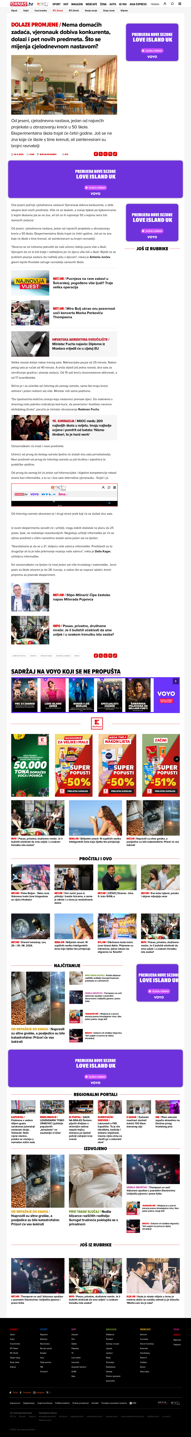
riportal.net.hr (112, 1416)
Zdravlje (109, 1371)
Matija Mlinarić (48, 154)
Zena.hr (22, 1416)
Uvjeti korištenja (44, 1403)
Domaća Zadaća (63, 655)
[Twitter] (101, 154)
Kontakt (95, 1403)
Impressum (15, 1403)
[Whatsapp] (105, 154)
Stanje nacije (91, 10)
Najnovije (177, 1339)
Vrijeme (124, 10)
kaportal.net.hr (77, 1416)
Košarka (43, 1352)
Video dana (144, 1371)
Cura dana (144, 1339)
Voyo (73, 1376)
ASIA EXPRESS (138, 4)
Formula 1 (44, 1371)
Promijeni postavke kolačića (114, 1403)
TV (72, 1352)
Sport (56, 4)
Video (177, 1335)
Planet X (143, 1357)
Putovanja (110, 1362)
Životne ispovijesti (113, 1376)
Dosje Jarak (109, 10)
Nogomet (44, 1334)
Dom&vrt (109, 1339)
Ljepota (109, 1348)
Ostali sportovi (45, 1362)
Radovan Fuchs (19, 655)
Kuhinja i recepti (112, 1343)
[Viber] (110, 154)
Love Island (75, 1357)
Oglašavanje (28, 1403)
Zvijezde (74, 1334)
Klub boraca (45, 1343)
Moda (108, 1357)
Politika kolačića (62, 1403)
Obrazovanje (46, 655)
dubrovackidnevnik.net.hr (132, 1416)
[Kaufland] (95, 723)
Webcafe (91, 4)
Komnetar (144, 1348)
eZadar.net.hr (153, 1416)
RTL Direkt (74, 10)
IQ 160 (123, 4)
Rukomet (43, 1339)
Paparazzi (75, 1348)
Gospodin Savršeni (78, 1366)
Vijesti (14, 10)
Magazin (77, 4)
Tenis (42, 1357)
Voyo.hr (32, 1416)
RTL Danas (58, 10)
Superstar (75, 1362)
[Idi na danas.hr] (22, 4)
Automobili (110, 1380)
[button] (15, 681)
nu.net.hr (166, 1416)
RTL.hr (13, 1416)
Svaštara (143, 1362)
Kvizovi (142, 1366)
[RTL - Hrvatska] (163, 1403)
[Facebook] (96, 154)
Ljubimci (109, 1352)
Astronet (143, 1334)
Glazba (74, 1343)
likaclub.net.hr (45, 1420)
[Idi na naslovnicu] (43, 7)
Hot (65, 4)
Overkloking (145, 1352)
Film (73, 1339)
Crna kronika (41, 10)
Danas (14, 1329)
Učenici (33, 655)
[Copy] (115, 154)
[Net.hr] (176, 1403)
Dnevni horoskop (147, 1343)
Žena (103, 4)
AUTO (113, 4)
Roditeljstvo (110, 1366)
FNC (41, 1366)
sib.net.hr (63, 1416)
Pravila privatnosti (81, 1403)
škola (76, 655)
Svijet (26, 10)
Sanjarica (177, 1344)
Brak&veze (110, 1334)
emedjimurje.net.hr (47, 1416)
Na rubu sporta (46, 1348)
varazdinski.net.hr (95, 1416)
